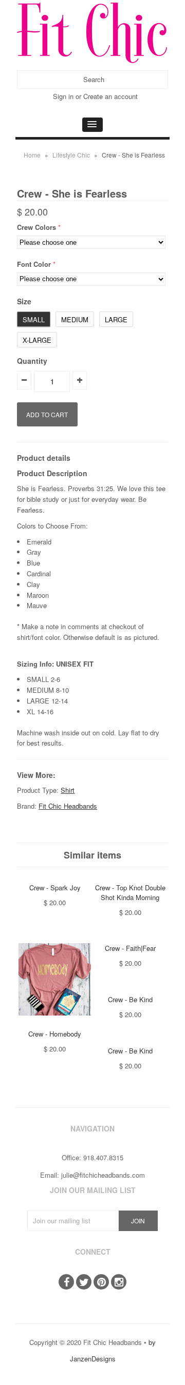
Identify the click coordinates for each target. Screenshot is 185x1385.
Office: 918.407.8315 (92, 1157)
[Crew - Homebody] (54, 1023)
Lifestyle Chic (71, 154)
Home (32, 154)
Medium (74, 319)
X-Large (37, 340)
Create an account (110, 96)
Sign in (63, 96)
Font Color (34, 264)
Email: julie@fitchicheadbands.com (92, 1175)
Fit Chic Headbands (68, 806)
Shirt (68, 790)
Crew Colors (36, 227)
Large (116, 319)
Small (34, 319)
